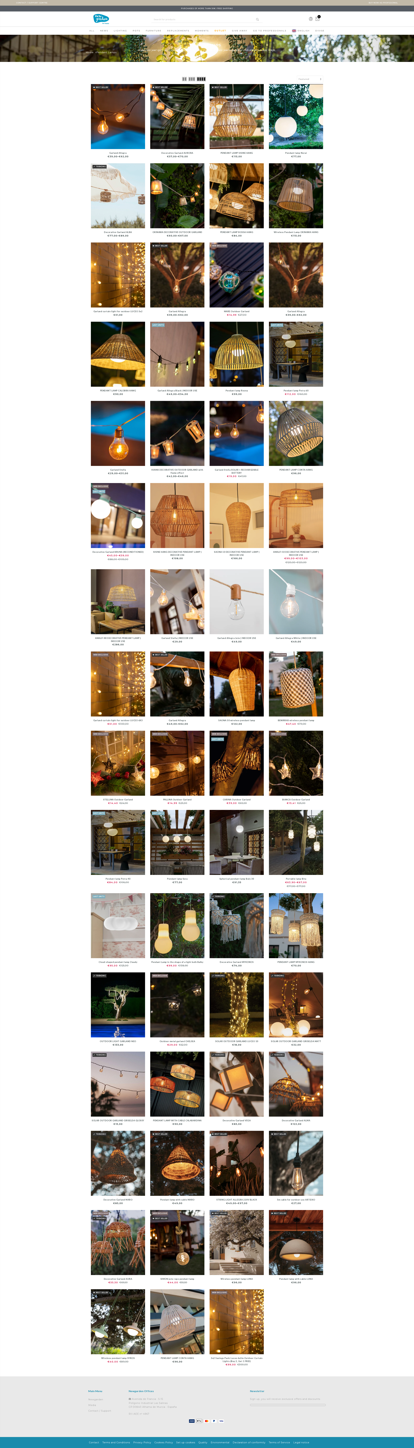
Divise (320, 30)
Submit (257, 19)
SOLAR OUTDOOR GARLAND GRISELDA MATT (296, 1041)
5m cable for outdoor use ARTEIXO (296, 1199)
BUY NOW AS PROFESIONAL (383, 3)
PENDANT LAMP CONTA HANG (296, 469)
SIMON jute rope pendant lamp (177, 1279)
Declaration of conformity (249, 1442)
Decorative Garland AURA (118, 1279)
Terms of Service (279, 1442)
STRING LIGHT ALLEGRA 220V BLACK (236, 1199)
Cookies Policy (163, 1442)
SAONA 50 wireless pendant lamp (236, 720)
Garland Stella (118, 469)
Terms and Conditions (116, 1442)
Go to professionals (269, 30)
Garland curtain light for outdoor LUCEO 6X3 (118, 720)
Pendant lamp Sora (177, 878)
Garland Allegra (118, 153)
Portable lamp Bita (296, 878)
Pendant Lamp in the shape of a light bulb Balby (177, 962)
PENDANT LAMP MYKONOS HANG (296, 962)
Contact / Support (99, 1410)
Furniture (154, 30)
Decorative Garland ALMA (296, 1120)
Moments (202, 30)
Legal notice (301, 1442)
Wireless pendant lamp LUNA (237, 1279)
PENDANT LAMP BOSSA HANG (236, 232)
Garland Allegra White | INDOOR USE (296, 638)
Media (92, 1405)
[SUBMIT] (207, 19)
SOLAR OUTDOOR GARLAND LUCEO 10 (236, 1041)
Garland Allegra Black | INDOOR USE (177, 390)
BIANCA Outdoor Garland (296, 799)
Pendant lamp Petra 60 (296, 390)
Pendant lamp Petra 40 (118, 878)
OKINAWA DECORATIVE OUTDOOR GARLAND (177, 232)
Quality (202, 1442)
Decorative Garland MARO (118, 1199)
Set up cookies (185, 1442)
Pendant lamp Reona (237, 390)
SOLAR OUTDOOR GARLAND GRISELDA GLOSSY (118, 1120)
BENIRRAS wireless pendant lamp (296, 720)
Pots (136, 30)
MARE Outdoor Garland (237, 311)
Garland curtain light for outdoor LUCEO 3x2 (118, 311)
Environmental (220, 1442)
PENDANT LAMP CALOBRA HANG (118, 390)
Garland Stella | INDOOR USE (177, 638)
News (104, 30)
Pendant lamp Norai (296, 153)
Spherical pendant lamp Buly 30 (236, 878)
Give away (239, 30)
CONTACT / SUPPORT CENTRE (32, 3)
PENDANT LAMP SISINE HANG (237, 153)
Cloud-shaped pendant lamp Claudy (118, 962)
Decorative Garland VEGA (237, 1120)
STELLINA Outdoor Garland (118, 799)
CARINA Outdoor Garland (237, 799)
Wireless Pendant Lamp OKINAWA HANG (296, 232)
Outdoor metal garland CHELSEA (177, 1041)
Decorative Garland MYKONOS (237, 962)
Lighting (120, 30)
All (92, 30)
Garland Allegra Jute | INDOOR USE (236, 638)
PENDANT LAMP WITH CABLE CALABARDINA (177, 1120)
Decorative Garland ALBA (118, 232)
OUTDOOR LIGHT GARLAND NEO (118, 1041)
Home (90, 52)
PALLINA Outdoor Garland (177, 799)
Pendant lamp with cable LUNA (296, 1279)
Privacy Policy (142, 1442)
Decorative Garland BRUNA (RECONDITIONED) (118, 552)
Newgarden (95, 1399)
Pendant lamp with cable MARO (177, 1199)
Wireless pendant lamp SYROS (118, 1358)
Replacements (178, 30)
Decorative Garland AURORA (177, 153)
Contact (94, 1442)
